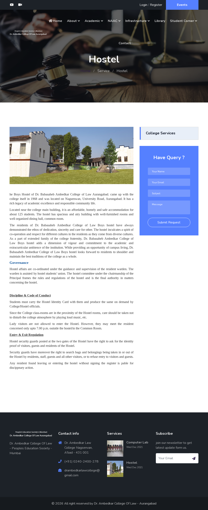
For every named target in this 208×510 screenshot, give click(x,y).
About (72, 21)
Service (104, 70)
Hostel (131, 462)
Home (57, 21)
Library (160, 21)
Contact (125, 43)
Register (156, 5)
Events (182, 5)
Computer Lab (137, 442)
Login (143, 5)
